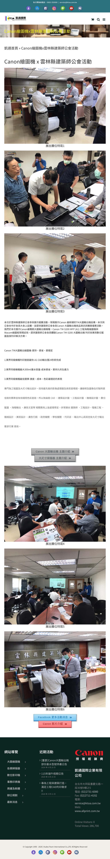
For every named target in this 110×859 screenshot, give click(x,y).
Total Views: (82, 826)
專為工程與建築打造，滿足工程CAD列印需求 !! (54, 787)
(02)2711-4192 (88, 795)
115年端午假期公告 (52, 773)
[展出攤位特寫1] (55, 106)
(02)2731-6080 (89, 791)
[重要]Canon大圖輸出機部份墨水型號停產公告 (55, 762)
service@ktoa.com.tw (68, 2)
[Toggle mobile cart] (92, 19)
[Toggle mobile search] (98, 19)
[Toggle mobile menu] (104, 19)
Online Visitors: (84, 822)
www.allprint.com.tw (87, 811)
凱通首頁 (11, 47)
